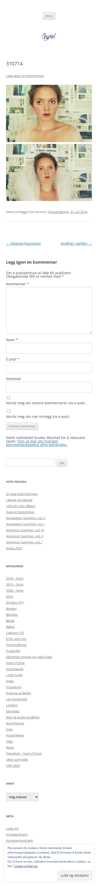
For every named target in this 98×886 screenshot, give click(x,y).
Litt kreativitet (16, 699)
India (10, 681)
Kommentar (17, 283)
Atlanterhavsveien (23, 243)
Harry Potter (15, 663)
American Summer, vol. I (24, 542)
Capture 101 (15, 632)
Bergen (11, 608)
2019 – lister (15, 584)
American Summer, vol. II (24, 536)
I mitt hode (14, 675)
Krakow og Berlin (18, 693)
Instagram (13, 687)
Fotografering (58, 212)
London (12, 705)
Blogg (10, 620)
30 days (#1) (15, 602)
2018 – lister (15, 578)
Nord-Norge (15, 723)
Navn (12, 339)
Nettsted (13, 378)
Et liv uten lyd (16, 638)
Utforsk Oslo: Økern (20, 506)
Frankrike (13, 651)
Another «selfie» (76, 243)
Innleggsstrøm (17, 834)
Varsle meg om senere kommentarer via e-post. (46, 402)
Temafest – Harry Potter (24, 753)
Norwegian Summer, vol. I (25, 524)
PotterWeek (15, 735)
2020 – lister (15, 590)
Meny (49, 16)
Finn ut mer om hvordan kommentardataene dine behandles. (37, 443)
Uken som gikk (17, 759)
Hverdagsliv (15, 669)
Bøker (10, 626)
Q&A (9, 741)
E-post (13, 359)
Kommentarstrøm (19, 840)
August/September (20, 512)
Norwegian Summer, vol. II (25, 518)
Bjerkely (12, 614)
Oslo (9, 729)
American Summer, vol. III (25, 530)
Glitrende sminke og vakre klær (29, 657)
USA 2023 (13, 765)
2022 (9, 596)
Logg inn (12, 828)
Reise (10, 747)
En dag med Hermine (21, 494)
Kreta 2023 (14, 548)
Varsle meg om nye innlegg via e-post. (38, 416)
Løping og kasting (19, 500)
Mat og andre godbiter (23, 717)
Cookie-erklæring (26, 866)
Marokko (13, 711)
